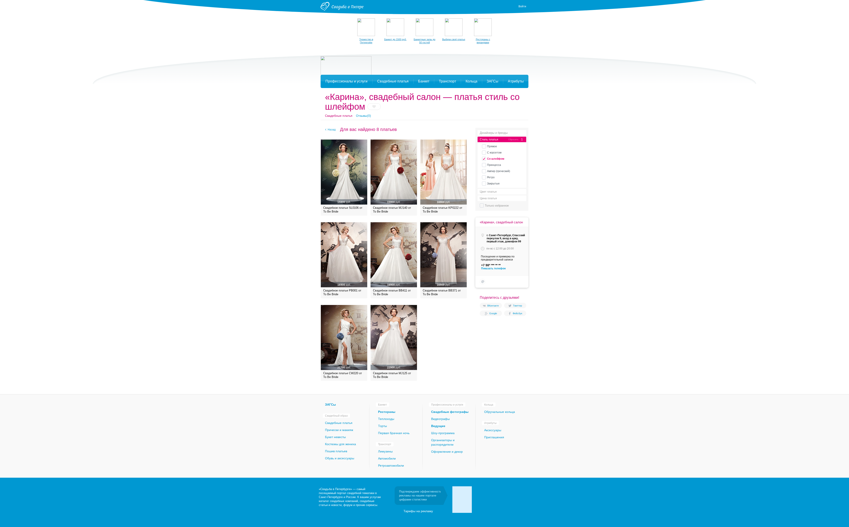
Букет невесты (335, 437)
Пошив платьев (336, 451)
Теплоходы (386, 419)
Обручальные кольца (499, 412)
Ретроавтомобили (391, 465)
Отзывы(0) (363, 115)
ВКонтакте (493, 305)
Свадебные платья (338, 115)
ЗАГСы (330, 404)
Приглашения (494, 437)
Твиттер (517, 305)
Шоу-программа (443, 433)
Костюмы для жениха (340, 444)
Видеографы (440, 419)
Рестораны (386, 412)
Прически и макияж (339, 430)
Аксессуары (492, 430)
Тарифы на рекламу (418, 511)
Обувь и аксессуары (339, 458)
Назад (332, 129)
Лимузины (385, 451)
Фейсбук (517, 313)
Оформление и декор (447, 451)
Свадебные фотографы (449, 412)
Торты (382, 426)
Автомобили (387, 458)
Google (493, 313)
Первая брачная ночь (393, 433)
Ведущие (438, 426)
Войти (522, 6)
